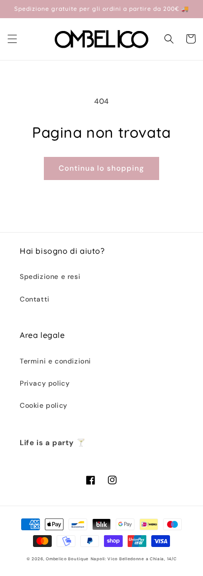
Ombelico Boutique (67, 559)
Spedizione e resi (50, 276)
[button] (12, 39)
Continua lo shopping (101, 168)
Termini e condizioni (55, 361)
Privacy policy (44, 383)
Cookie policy (44, 405)
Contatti (35, 299)
